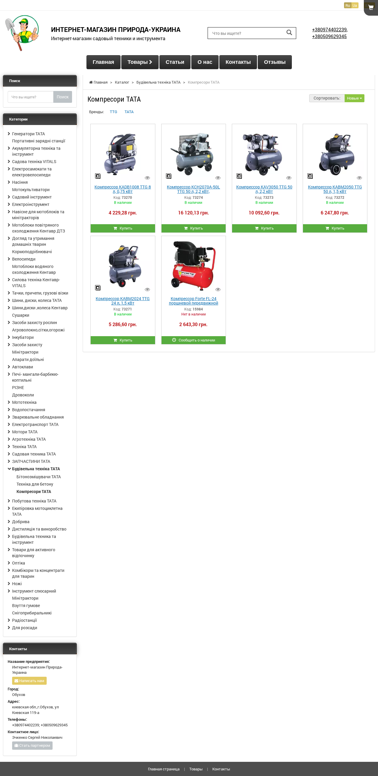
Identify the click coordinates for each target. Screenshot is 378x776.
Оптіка (18, 563)
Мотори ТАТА (25, 432)
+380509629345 (329, 36)
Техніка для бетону (35, 484)
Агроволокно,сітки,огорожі (38, 330)
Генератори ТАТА (28, 133)
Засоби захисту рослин (34, 322)
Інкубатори (23, 337)
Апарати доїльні (28, 359)
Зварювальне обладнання (38, 417)
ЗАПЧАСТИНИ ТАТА (31, 461)
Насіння (20, 182)
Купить (124, 228)
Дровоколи (23, 395)
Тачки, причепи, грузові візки (40, 293)
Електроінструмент (30, 204)
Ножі (17, 583)
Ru (348, 5)
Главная (103, 62)
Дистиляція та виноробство (39, 529)
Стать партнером (34, 745)
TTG (113, 111)
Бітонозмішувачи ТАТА (39, 476)
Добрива (21, 521)
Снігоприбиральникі (32, 613)
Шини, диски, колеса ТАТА (37, 300)
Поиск (63, 97)
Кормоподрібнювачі (32, 251)
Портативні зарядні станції (38, 141)
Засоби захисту (27, 344)
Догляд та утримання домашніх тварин (33, 241)
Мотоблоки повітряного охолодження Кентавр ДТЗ (38, 228)
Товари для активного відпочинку (33, 552)
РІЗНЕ (18, 387)
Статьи (175, 62)
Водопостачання (28, 409)
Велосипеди (23, 259)
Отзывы (275, 62)
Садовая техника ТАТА (34, 454)
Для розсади (24, 627)
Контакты (238, 62)
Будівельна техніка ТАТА (36, 468)
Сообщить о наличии (195, 340)
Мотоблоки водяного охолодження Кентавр (34, 269)
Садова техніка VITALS (34, 161)
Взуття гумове (26, 605)
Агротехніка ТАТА (29, 439)
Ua (355, 5)
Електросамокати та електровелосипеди (32, 172)
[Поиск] (289, 33)
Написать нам (31, 680)
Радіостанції (24, 620)
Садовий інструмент (32, 197)
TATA (129, 111)
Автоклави (22, 367)
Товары (138, 62)
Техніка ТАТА (24, 446)
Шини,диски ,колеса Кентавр (40, 307)
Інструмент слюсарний (34, 591)
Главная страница (164, 769)
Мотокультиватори (31, 189)
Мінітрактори (25, 352)
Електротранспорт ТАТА (35, 424)
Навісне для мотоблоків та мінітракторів (38, 214)
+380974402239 (329, 29)
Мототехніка (24, 402)
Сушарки (20, 315)
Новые (353, 98)
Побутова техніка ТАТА (34, 501)
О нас (205, 62)
